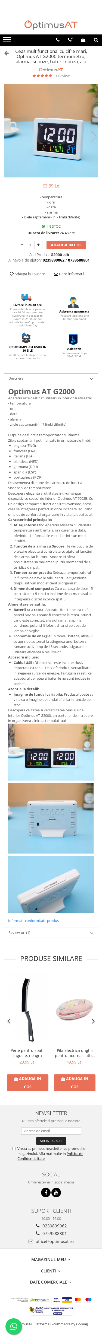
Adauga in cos (66, 244)
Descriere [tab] (15, 378)
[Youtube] (56, 1192)
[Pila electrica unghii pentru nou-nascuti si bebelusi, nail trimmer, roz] (74, 1008)
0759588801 (54, 1233)
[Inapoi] (4, 52)
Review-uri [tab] (19, 932)
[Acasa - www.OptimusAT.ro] (51, 25)
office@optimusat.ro (54, 1241)
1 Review (62, 75)
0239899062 (54, 1225)
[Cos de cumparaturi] (83, 39)
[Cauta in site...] (96, 39)
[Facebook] (46, 1192)
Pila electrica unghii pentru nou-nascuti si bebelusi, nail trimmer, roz (74, 1053)
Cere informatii (71, 273)
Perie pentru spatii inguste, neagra (28, 1053)
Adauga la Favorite (29, 273)
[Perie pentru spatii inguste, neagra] (27, 1008)
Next (93, 136)
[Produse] (7, 41)
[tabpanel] (51, 130)
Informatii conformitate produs (33, 920)
